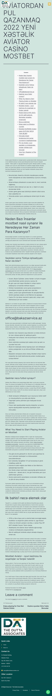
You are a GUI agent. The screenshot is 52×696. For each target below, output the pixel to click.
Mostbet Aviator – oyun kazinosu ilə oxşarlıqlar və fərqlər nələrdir (27, 108)
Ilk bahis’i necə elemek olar (27, 103)
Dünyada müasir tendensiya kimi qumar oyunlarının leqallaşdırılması (27, 138)
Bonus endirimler (24, 122)
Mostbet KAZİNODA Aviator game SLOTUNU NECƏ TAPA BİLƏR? (27, 131)
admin (24, 587)
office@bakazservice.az (26, 92)
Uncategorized (17, 589)
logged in (14, 599)
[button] (49, 4)
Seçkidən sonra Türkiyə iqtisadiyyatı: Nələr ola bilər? (26, 87)
